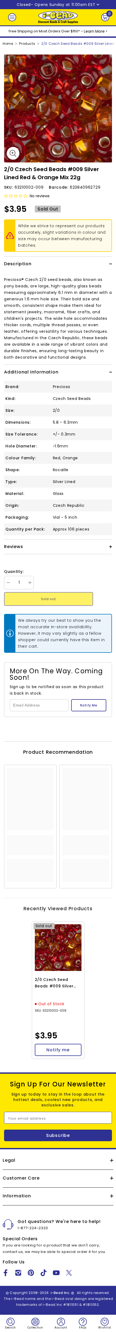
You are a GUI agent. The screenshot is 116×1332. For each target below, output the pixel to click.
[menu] (12, 17)
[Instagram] (18, 1272)
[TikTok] (43, 1272)
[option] (58, 108)
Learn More (94, 31)
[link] (30, 848)
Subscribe (58, 1135)
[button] (15, 196)
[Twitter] (69, 1272)
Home (8, 43)
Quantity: (13, 571)
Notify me (57, 1050)
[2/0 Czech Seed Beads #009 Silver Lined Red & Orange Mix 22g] (58, 947)
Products (27, 43)
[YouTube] (56, 1272)
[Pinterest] (31, 1272)
